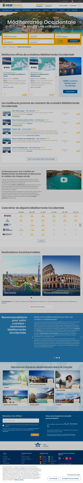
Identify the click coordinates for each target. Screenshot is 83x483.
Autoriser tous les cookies (70, 478)
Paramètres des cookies (74, 475)
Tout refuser (53, 478)
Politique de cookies (19, 479)
